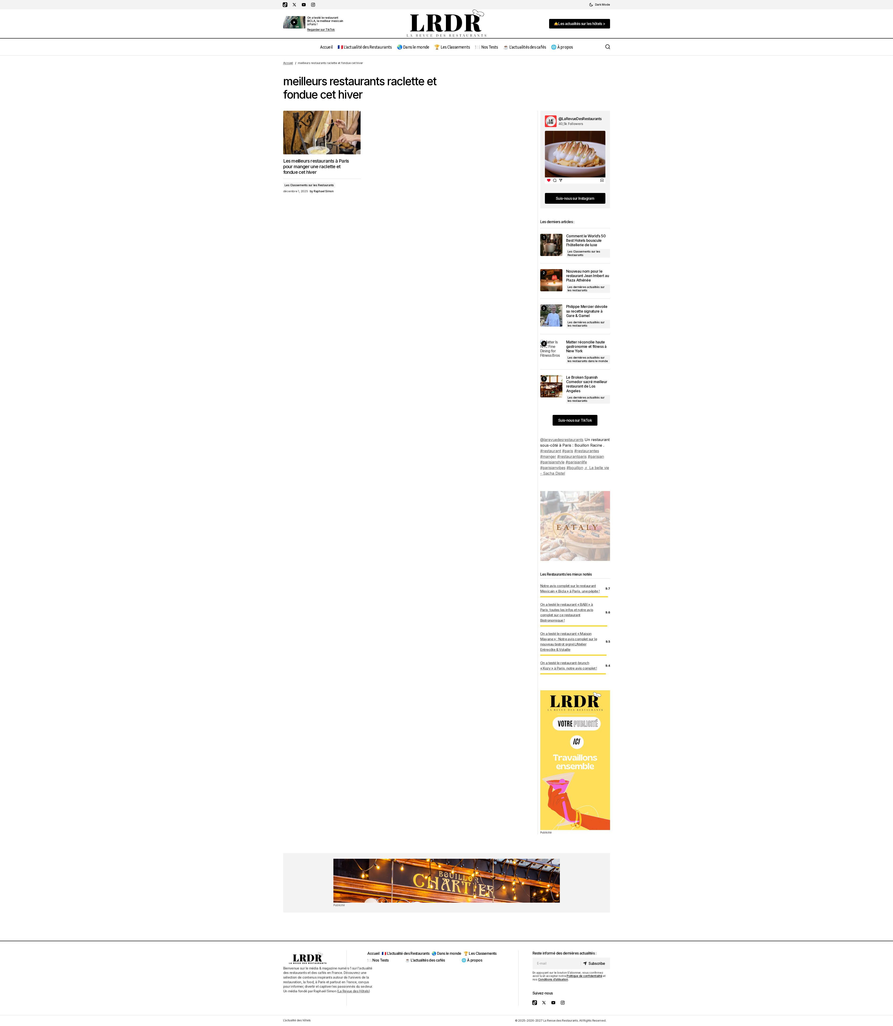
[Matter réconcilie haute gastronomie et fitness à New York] (551, 351)
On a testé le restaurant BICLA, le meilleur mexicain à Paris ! (325, 21)
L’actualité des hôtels (297, 1020)
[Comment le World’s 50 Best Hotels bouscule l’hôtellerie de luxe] (551, 245)
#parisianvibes (552, 467)
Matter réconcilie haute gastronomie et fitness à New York (586, 346)
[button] (599, 4)
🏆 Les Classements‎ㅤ (480, 953)
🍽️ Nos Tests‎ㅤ (378, 960)
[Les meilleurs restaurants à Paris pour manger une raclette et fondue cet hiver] (322, 132)
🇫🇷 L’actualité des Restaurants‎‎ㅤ (405, 953)
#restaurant (550, 451)
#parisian (596, 456)
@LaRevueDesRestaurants (580, 118)
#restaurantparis (572, 456)
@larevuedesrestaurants (561, 439)
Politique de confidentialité (584, 976)
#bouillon (575, 467)
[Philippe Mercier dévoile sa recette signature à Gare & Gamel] (551, 315)
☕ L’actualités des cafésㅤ (425, 960)
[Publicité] (575, 760)
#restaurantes (586, 451)
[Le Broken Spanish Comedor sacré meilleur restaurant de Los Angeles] (551, 386)
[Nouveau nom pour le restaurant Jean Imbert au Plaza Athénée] (551, 280)
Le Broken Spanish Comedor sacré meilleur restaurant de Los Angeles (586, 384)
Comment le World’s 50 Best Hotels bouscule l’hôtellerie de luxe (586, 240)
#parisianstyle (552, 462)
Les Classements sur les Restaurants (309, 185)
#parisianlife (576, 462)
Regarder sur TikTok (321, 29)
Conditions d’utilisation (553, 979)
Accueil (288, 63)
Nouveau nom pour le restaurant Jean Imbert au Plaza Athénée (587, 275)
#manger (548, 456)
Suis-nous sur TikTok (575, 420)
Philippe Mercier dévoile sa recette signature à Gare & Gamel (586, 311)
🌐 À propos (472, 960)
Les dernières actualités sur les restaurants (586, 288)
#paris (567, 451)
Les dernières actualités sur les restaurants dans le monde (588, 359)
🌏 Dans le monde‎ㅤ (446, 953)
